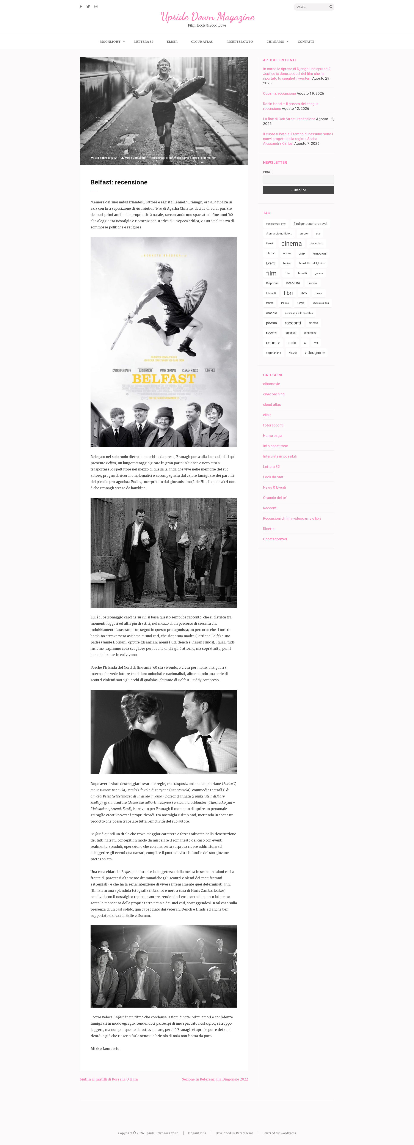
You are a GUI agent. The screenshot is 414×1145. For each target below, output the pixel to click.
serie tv (273, 342)
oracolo (271, 313)
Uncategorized (275, 539)
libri (288, 293)
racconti (293, 323)
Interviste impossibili (280, 456)
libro (304, 293)
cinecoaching (274, 394)
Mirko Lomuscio (135, 157)
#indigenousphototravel (310, 224)
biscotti (269, 243)
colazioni (270, 253)
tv (305, 342)
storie (292, 342)
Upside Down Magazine (207, 16)
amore (304, 233)
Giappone (272, 283)
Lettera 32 (143, 42)
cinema (205, 157)
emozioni (319, 253)
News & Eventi (274, 487)
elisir (267, 415)
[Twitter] (88, 6)
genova (319, 273)
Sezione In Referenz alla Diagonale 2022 (215, 1079)
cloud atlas (272, 404)
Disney (287, 253)
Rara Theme (245, 1133)
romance (290, 332)
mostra (319, 293)
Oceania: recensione (279, 93)
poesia (271, 323)
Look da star (273, 477)
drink (302, 253)
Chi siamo (275, 42)
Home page (272, 435)
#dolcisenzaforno (275, 223)
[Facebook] (81, 6)
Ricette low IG (239, 42)
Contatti (306, 42)
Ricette (268, 529)
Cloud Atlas (202, 42)
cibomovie (271, 384)
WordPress (288, 1133)
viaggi (293, 352)
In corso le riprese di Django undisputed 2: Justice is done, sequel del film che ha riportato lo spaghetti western (297, 73)
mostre (269, 303)
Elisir (172, 42)
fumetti (302, 273)
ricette (271, 333)
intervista (293, 283)
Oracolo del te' (275, 497)
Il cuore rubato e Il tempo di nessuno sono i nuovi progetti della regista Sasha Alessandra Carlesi (298, 139)
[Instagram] (95, 6)
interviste (313, 283)
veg (316, 342)
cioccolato (316, 243)
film (214, 157)
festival (287, 263)
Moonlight (110, 42)
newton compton (320, 303)
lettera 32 (271, 293)
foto (287, 273)
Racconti (270, 508)
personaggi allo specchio (299, 313)
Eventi (270, 263)
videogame (315, 352)
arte (318, 233)
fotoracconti (273, 425)
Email (267, 172)
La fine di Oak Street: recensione (289, 119)
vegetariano (273, 352)
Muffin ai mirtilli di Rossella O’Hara (109, 1079)
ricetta (313, 323)
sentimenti (310, 332)
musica (285, 303)
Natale (300, 303)
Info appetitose (275, 446)
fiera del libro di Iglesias (312, 263)
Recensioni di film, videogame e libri (174, 157)
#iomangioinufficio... (279, 233)
